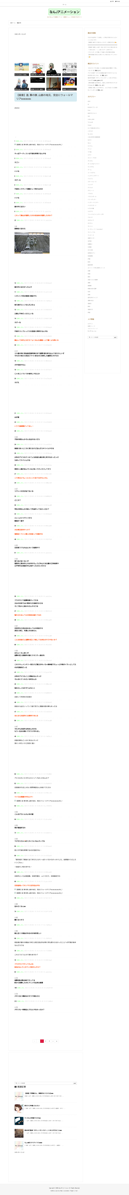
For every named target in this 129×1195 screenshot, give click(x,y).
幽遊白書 (90, 265)
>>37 (16, 626)
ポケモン (90, 223)
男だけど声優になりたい (32, 1105)
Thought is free (73, 1190)
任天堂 (89, 241)
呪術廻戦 (90, 256)
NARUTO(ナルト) (92, 113)
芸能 (89, 294)
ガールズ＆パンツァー (94, 163)
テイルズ (90, 187)
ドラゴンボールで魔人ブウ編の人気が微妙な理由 (73, 74)
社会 (89, 291)
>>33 (16, 545)
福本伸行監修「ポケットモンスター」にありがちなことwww (43, 1130)
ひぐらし (90, 146)
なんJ (89, 143)
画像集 (89, 285)
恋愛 (89, 270)
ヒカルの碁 (91, 208)
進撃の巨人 (91, 300)
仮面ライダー (91, 238)
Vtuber (90, 125)
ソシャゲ (90, 184)
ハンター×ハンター (93, 202)
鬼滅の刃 (90, 309)
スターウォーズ (92, 181)
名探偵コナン (91, 253)
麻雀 (89, 312)
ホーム (13, 22)
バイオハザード (92, 205)
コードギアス (91, 172)
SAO (89, 116)
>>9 (15, 226)
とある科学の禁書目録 (94, 137)
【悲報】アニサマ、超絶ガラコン (38, 89)
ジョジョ (90, 178)
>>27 (16, 489)
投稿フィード (91, 326)
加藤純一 (90, 244)
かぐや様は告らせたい (94, 128)
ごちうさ (90, 131)
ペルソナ (90, 217)
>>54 (16, 812)
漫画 (89, 282)
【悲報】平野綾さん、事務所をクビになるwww (38, 1093)
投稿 (20, 22)
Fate (89, 110)
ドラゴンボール (92, 196)
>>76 (16, 978)
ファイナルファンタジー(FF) (96, 214)
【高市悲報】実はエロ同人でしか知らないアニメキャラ (27, 89)
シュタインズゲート (93, 175)
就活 (89, 262)
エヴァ (89, 155)
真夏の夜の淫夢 (92, 288)
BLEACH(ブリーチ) (93, 107)
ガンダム (90, 160)
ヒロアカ (90, 211)
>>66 (16, 904)
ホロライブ (91, 220)
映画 (89, 273)
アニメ (89, 149)
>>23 (16, 437)
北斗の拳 (90, 250)
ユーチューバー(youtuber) (95, 229)
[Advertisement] (45, 49)
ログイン (90, 323)
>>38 (16, 650)
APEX (89, 101)
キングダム (91, 166)
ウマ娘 (89, 152)
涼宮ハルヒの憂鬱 (93, 279)
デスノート (91, 190)
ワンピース (91, 235)
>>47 (16, 726)
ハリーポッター (92, 199)
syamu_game (91, 119)
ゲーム (89, 169)
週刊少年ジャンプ (93, 297)
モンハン (90, 226)
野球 (89, 306)
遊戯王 (89, 303)
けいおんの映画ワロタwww (32, 1118)
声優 (89, 259)
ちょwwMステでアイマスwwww (33, 1142)
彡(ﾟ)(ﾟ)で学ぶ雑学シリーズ (96, 267)
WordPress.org (92, 331)
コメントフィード (93, 328)
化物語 (89, 247)
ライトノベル (91, 232)
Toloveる (90, 122)
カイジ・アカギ (92, 157)
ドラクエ (90, 193)
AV (88, 104)
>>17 (16, 351)
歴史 (89, 276)
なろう (89, 140)
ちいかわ (90, 134)
